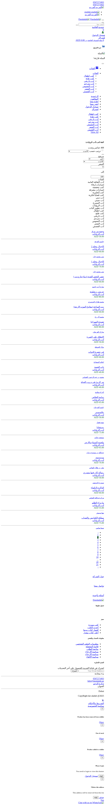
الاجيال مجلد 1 (97, 261)
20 (97, 562)
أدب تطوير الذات (96, 208)
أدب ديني (100, 198)
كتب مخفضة (98, 187)
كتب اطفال (93, 114)
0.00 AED (89, 40)
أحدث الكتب (93, 627)
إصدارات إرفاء (97, 185)
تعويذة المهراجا (97, 322)
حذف (101, 797)
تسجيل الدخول (98, 35)
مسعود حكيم (99, 437)
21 (97, 564)
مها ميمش (100, 513)
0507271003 (98, 2)
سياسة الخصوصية (96, 706)
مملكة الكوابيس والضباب (92, 518)
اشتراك (101, 38)
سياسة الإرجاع (91, 652)
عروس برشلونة (97, 292)
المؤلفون (94, 99)
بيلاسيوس (99, 412)
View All (94, 132)
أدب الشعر (93, 127)
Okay (101, 722)
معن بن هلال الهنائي (96, 468)
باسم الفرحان (99, 407)
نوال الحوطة (99, 347)
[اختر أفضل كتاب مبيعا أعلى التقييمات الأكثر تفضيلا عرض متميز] (96, 159)
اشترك (74, 671)
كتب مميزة (93, 625)
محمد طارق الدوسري (96, 302)
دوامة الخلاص (98, 397)
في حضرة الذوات (96, 352)
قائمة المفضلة (92, 646)
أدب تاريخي (93, 119)
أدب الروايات (98, 205)
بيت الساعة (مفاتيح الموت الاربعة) (89, 307)
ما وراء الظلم (98, 503)
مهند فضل (100, 422)
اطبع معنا (94, 101)
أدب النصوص (92, 124)
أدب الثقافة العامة (96, 182)
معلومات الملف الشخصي (87, 644)
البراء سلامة (99, 392)
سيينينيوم (100, 457)
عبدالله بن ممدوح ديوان (95, 453)
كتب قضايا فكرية (96, 195)
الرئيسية (94, 96)
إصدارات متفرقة (96, 190)
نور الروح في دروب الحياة (92, 382)
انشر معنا (94, 104)
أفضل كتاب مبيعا (90, 630)
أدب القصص (92, 130)
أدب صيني (99, 200)
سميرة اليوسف (98, 483)
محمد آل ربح (99, 317)
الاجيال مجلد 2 (97, 246)
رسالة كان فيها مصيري (93, 472)
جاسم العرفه (99, 242)
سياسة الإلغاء (92, 657)
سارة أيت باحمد (98, 287)
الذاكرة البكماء (97, 488)
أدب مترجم (93, 122)
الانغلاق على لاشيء (95, 337)
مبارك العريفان (98, 332)
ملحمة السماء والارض (94, 442)
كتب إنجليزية (98, 192)
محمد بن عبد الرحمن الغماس (93, 377)
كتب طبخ (94, 117)
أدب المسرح (98, 203)
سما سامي (100, 528)
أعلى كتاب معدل (90, 633)
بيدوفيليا (100, 427)
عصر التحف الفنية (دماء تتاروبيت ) (88, 276)
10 (97, 557)
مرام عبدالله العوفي (96, 498)
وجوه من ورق (97, 231)
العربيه (92, 7)
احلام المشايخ (99, 362)
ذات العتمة (99, 367)
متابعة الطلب (92, 649)
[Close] (103, 154)
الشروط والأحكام (96, 703)
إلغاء (101, 776)
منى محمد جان (98, 257)
